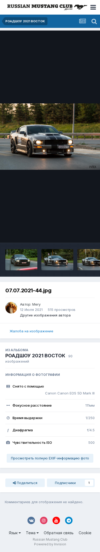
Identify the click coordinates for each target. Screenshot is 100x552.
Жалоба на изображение (31, 331)
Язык (14, 533)
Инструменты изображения (64, 233)
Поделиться (26, 483)
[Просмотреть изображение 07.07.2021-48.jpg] (21, 259)
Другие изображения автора (45, 315)
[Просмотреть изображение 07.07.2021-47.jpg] (57, 259)
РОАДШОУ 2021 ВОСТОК (35, 355)
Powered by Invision (50, 544)
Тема (31, 533)
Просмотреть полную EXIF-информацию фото (50, 458)
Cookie (85, 533)
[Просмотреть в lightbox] (50, 136)
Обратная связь (59, 533)
